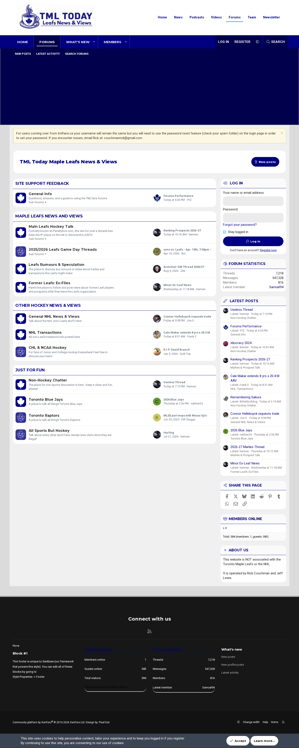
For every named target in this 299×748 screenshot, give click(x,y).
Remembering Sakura (245, 397)
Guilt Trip (185, 353)
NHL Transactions (45, 332)
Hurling (169, 432)
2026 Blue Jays (174, 399)
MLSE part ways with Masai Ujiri (185, 415)
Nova (16, 645)
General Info (40, 194)
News (178, 17)
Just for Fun (30, 370)
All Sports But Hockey (49, 431)
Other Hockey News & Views (48, 305)
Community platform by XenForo (49, 722)
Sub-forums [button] (36, 202)
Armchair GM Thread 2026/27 (184, 266)
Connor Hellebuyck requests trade (187, 316)
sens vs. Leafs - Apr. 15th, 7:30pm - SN (190, 249)
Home (162, 17)
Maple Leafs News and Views (49, 216)
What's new (78, 42)
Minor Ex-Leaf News (177, 285)
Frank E (191, 336)
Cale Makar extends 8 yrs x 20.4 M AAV (190, 332)
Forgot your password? (240, 225)
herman (193, 234)
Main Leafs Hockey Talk (51, 226)
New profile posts (232, 664)
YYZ (189, 199)
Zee (182, 270)
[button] (94, 42)
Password (230, 209)
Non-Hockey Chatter (48, 380)
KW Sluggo (188, 419)
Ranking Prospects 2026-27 (182, 230)
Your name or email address (243, 193)
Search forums (76, 53)
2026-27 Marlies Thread (247, 447)
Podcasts (197, 17)
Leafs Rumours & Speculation (56, 265)
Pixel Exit (104, 722)
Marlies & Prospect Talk (245, 367)
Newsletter (271, 17)
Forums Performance (178, 196)
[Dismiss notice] (281, 133)
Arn (183, 253)
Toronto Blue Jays (46, 399)
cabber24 (197, 403)
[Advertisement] (149, 91)
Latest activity (48, 53)
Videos (216, 17)
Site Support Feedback (42, 183)
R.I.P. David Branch (177, 349)
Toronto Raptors (44, 415)
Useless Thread (174, 382)
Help (265, 722)
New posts (23, 53)
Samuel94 (276, 287)
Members (112, 42)
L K (225, 528)
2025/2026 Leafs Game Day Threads (63, 249)
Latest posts (244, 301)
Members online (245, 519)
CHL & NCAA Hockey (48, 348)
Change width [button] (251, 722)
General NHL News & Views (54, 316)
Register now (268, 250)
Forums (235, 17)
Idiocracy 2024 (241, 343)
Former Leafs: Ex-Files (49, 283)
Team (252, 17)
